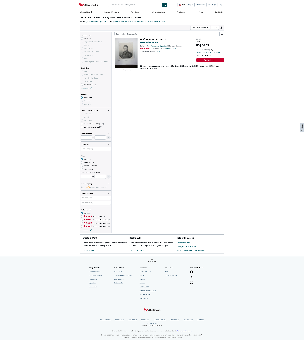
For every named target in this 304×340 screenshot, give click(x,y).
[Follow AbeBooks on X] (191, 277)
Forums (142, 283)
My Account (200, 5)
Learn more (85, 88)
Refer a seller (118, 283)
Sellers (200, 12)
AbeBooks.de (119, 320)
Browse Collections (111, 12)
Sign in (190, 5)
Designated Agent (145, 294)
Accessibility (144, 298)
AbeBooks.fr (132, 320)
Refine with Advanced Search (152, 21)
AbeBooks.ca (174, 320)
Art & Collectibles (158, 12)
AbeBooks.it (145, 320)
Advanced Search (86, 12)
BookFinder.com (152, 324)
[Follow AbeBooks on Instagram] (191, 282)
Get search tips (183, 242)
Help (220, 5)
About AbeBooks (145, 271)
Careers (142, 279)
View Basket (93, 287)
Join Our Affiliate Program (123, 275)
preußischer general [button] (97, 21)
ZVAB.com (200, 320)
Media (142, 275)
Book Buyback (119, 279)
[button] (109, 137)
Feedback (302, 127)
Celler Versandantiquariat (156, 46)
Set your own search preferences (190, 250)
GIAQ (158, 51)
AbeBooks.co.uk (105, 320)
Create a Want (89, 250)
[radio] (82, 162)
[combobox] (135, 5)
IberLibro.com (188, 320)
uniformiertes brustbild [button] (125, 21)
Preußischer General (149, 42)
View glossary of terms (186, 246)
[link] (221, 28)
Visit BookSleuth (136, 250)
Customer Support (171, 275)
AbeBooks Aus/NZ (160, 320)
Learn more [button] (85, 230)
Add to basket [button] (210, 60)
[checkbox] (82, 38)
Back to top (152, 261)
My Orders (92, 283)
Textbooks (181, 12)
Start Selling (219, 12)
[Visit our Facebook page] (191, 272)
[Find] (164, 5)
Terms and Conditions (184, 331)
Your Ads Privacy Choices (148, 290)
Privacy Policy (144, 287)
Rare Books (135, 12)
